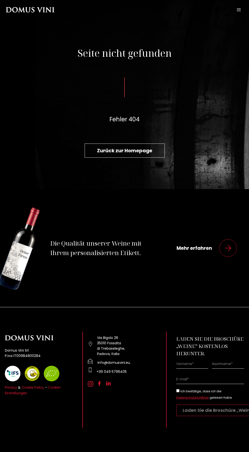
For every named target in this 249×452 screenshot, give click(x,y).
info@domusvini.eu (114, 362)
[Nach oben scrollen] (237, 435)
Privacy (11, 387)
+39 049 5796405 (112, 371)
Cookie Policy (33, 387)
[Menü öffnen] (238, 9)
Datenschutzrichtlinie (192, 397)
